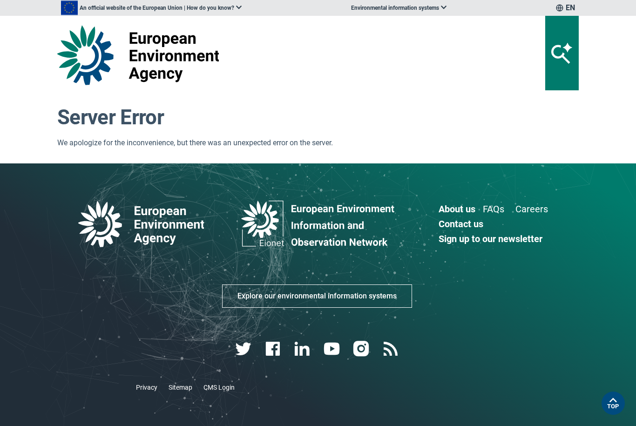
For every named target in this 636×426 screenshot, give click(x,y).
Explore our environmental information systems (317, 295)
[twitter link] (244, 348)
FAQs (493, 209)
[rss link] (391, 348)
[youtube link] (333, 348)
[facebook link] (274, 348)
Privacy (146, 387)
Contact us (461, 224)
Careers (531, 209)
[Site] (141, 55)
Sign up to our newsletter (490, 238)
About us (457, 209)
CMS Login (219, 387)
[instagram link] (362, 348)
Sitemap (180, 387)
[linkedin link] (303, 348)
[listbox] (151, 8)
